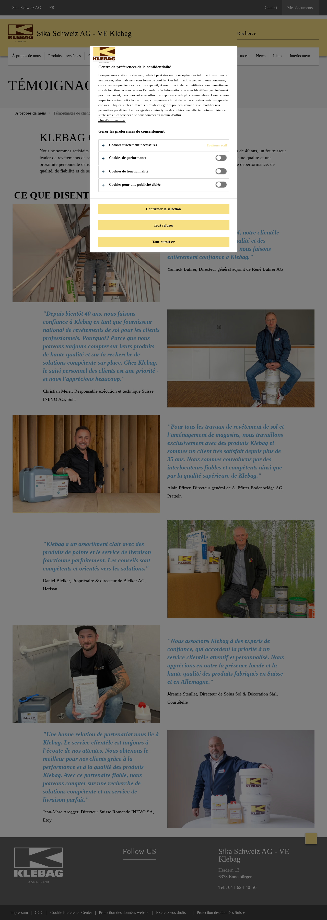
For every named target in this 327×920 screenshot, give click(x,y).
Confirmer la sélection (163, 209)
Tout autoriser (163, 242)
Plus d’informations (111, 120)
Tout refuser (163, 225)
